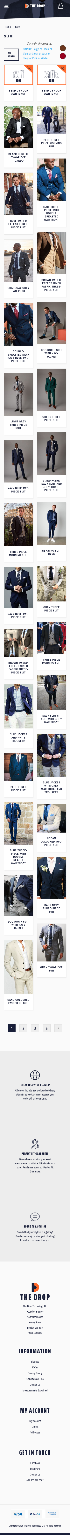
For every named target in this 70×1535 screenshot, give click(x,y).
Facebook (35, 1463)
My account (35, 1421)
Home (8, 27)
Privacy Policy (35, 1373)
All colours (11, 55)
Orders (35, 1426)
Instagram (35, 1468)
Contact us (35, 1384)
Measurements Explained (35, 1390)
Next (58, 1028)
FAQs (35, 1367)
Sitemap (35, 1361)
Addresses (35, 1432)
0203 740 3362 (35, 1333)
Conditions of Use (35, 1379)
